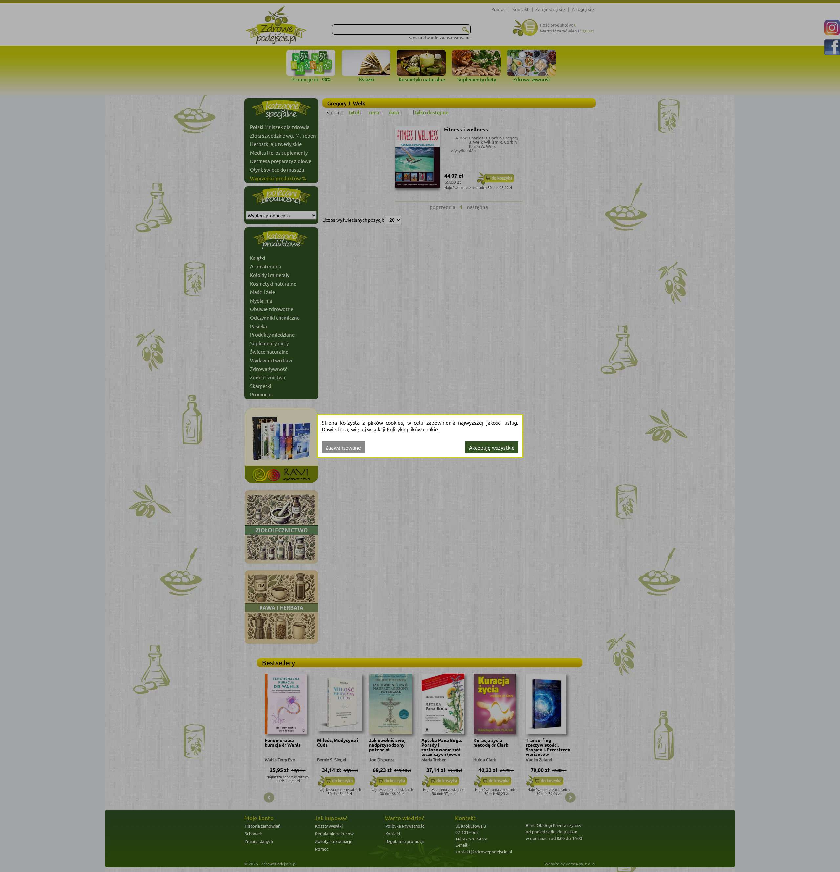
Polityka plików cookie (412, 429)
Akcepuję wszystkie (491, 447)
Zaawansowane (343, 447)
